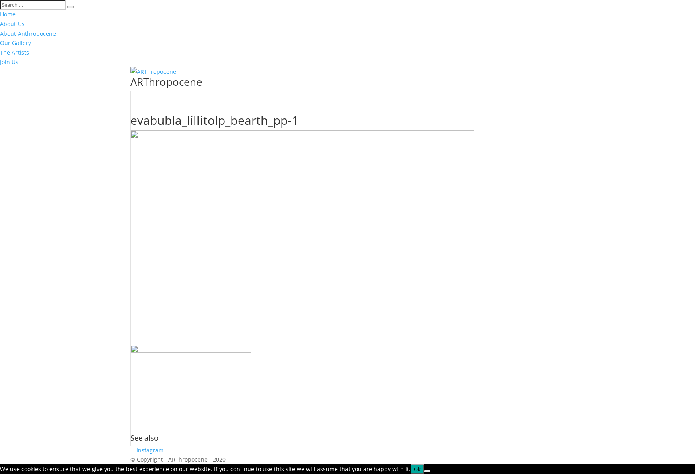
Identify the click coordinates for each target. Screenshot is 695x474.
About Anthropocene (28, 33)
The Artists (14, 52)
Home (8, 14)
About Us (12, 24)
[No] (427, 471)
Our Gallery (15, 43)
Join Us (9, 62)
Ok (417, 469)
